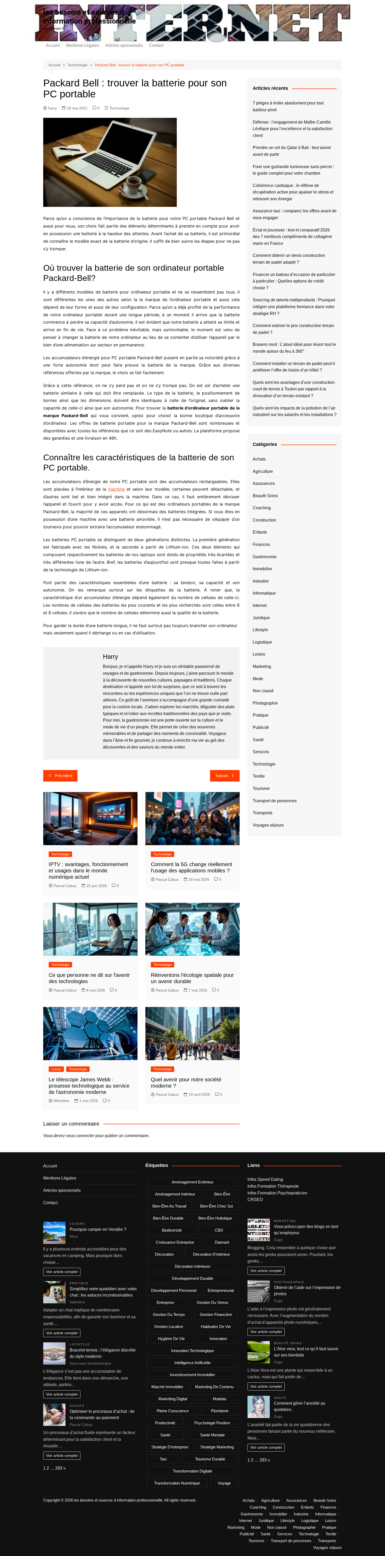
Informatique (264, 593)
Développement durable (192, 1278)
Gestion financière (216, 1314)
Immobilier (262, 569)
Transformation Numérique (177, 1483)
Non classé (263, 691)
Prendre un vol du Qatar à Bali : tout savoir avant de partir (292, 151)
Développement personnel (173, 1290)
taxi (163, 1459)
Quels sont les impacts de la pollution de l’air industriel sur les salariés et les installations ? (295, 411)
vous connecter (80, 1135)
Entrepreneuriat (221, 1290)
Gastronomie (265, 557)
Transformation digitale (192, 1471)
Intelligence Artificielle (192, 1362)
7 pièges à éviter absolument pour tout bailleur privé (288, 106)
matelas (220, 1399)
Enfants (260, 532)
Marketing (262, 666)
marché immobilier (167, 1387)
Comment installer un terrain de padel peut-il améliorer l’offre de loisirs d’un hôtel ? (294, 367)
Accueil (53, 45)
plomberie (219, 1411)
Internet (260, 605)
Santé (258, 740)
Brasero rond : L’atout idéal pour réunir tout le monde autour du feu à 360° (294, 347)
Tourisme (261, 788)
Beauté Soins (265, 496)
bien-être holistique (215, 1218)
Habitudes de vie (216, 1326)
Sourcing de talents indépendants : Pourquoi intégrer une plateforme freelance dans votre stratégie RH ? (294, 306)
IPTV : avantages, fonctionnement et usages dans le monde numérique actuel (88, 870)
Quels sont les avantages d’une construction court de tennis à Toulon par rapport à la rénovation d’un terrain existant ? (294, 389)
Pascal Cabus (65, 886)
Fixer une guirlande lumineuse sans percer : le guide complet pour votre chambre (293, 170)
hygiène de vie (171, 1338)
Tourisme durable (210, 1459)
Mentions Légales (82, 45)
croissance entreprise (175, 1242)
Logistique (262, 642)
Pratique (260, 715)
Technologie (119, 108)
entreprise (165, 1302)
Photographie (265, 703)
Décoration (164, 1254)
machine (116, 489)
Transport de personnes (275, 801)
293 (58, 1468)
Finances (261, 544)
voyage (224, 1483)
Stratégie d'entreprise (169, 1447)
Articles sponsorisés (124, 45)
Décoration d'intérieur (211, 1254)
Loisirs (56, 1069)
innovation (218, 1338)
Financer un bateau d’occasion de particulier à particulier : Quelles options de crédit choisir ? (294, 281)
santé (165, 1435)
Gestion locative (168, 1326)
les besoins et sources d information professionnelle (89, 16)
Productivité (165, 1423)
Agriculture (263, 471)
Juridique (261, 618)
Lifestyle (260, 630)
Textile (259, 776)
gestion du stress (212, 1302)
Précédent (63, 775)
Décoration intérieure (192, 1266)
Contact (156, 45)
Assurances (264, 483)
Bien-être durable (168, 1218)
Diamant (222, 1242)
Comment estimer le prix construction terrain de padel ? (293, 329)
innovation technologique (192, 1350)
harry (52, 108)
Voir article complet (62, 1272)
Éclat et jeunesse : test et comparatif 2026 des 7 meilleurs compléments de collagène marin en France (292, 237)
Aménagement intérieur (175, 1194)
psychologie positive (212, 1423)
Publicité (261, 727)
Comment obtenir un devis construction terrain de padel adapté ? (289, 258)
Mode (258, 679)
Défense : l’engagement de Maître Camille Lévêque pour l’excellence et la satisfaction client (293, 129)
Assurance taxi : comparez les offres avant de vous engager (295, 214)
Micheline (61, 1101)
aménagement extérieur (192, 1182)
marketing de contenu (214, 1387)
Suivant (221, 775)
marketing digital (172, 1399)
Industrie (261, 581)
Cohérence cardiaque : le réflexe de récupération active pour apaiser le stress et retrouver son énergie (293, 192)
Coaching (262, 508)
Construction (264, 520)
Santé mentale (212, 1435)
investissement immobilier (192, 1374)
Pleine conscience (173, 1411)
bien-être (222, 1194)
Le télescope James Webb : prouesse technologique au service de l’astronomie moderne (89, 1086)
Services (261, 752)
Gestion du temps (169, 1314)
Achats (259, 459)
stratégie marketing (217, 1447)
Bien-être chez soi (216, 1206)
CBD (219, 1230)
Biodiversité (172, 1230)
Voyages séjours (268, 825)
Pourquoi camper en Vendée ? (98, 1229)
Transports (262, 813)
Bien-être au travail (169, 1206)
